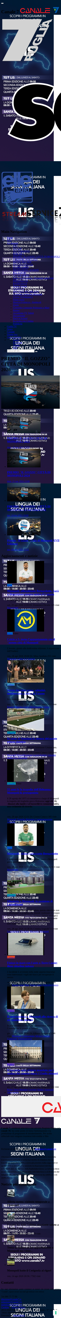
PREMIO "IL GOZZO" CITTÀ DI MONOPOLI (36, 256)
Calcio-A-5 (22, 659)
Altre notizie (13, 1092)
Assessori (49, 1089)
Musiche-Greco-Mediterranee (28, 707)
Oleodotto (24, 931)
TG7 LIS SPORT (21, 275)
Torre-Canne (36, 985)
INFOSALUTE (20, 281)
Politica (10, 1010)
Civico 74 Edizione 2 (23, 297)
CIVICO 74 (18, 289)
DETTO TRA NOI (22, 262)
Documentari (19, 315)
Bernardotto (12, 607)
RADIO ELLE (20, 283)
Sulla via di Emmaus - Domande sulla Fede (33, 278)
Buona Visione (20, 286)
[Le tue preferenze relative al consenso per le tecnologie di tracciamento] (56, 1313)
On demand (12, 243)
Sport (9, 585)
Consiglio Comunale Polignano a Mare (31, 307)
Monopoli (11, 659)
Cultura (10, 684)
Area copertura (14, 337)
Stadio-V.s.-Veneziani (17, 758)
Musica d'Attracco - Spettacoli (27, 302)
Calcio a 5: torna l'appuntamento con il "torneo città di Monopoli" (31, 641)
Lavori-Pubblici (40, 755)
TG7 (9, 240)
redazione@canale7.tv (11, 1302)
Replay (16, 310)
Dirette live (12, 334)
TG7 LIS (17, 248)
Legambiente (13, 931)
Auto (21, 985)
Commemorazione (43, 819)
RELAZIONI (19, 272)
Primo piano (18, 299)
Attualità (11, 732)
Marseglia (34, 931)
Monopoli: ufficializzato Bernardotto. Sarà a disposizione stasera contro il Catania (33, 592)
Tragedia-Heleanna (26, 819)
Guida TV (12, 326)
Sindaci (40, 1089)
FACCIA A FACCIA (23, 264)
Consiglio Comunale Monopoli (27, 294)
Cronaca (11, 957)
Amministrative (25, 1038)
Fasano (10, 707)
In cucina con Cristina (23, 321)
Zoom (16, 305)
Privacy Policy (18, 1307)
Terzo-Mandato (20, 1089)
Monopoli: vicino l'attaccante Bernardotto (32, 853)
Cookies (5, 1307)
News (10, 329)
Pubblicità (17, 323)
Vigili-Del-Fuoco (50, 985)
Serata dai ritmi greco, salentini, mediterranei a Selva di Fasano (26, 692)
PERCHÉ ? (18, 254)
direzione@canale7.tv (45, 1149)
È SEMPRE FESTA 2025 (25, 259)
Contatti (11, 332)
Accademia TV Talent (23, 313)
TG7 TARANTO (21, 251)
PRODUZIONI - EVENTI (25, 270)
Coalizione (12, 1038)
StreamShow (19, 1315)
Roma (10, 1089)
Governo (32, 1089)
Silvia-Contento (42, 1036)
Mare (26, 985)
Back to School (20, 318)
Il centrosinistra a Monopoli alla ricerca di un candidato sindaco (32, 1018)
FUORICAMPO (21, 267)
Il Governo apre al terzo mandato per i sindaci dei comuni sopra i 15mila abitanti (32, 1071)
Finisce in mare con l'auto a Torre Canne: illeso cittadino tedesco (32, 964)
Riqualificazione (24, 755)
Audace (31, 659)
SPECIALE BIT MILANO (26, 291)
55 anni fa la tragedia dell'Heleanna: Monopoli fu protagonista (29, 791)
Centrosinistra (28, 1036)
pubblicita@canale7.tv (11, 1304)
